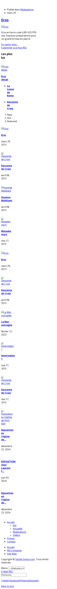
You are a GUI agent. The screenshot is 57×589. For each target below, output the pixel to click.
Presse (10, 538)
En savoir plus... (9, 44)
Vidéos (16, 535)
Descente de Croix (6, 167)
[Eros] (4, 26)
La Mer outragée (6, 323)
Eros (5, 19)
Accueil (10, 522)
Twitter (5, 580)
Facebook (14, 580)
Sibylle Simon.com (25, 559)
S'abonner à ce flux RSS (14, 47)
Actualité (17, 528)
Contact (11, 541)
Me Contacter (14, 550)
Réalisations (27, 9)
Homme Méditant (6, 199)
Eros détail (4, 78)
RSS (11, 571)
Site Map (12, 553)
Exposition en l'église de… (7, 434)
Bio (15, 525)
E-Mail (4, 571)
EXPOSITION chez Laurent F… (8, 466)
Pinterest (25, 580)
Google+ (34, 580)
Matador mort (6, 233)
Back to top (7, 586)
